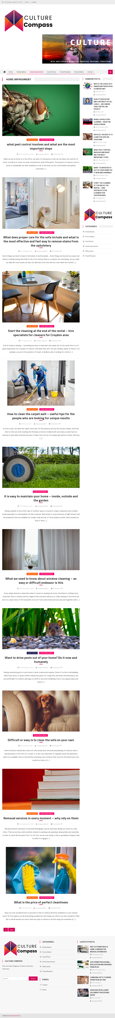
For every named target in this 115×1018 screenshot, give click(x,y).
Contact (34, 2)
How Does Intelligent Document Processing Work (99, 992)
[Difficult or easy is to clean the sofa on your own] (41, 711)
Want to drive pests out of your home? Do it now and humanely (41, 660)
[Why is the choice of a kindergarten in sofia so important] (87, 85)
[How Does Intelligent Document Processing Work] (83, 993)
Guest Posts (51, 72)
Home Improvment (36, 72)
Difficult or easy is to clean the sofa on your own (41, 740)
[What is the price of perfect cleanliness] (41, 870)
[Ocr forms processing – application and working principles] (83, 965)
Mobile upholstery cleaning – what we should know (102, 122)
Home (27, 2)
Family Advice (21, 72)
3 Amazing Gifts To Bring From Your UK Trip (100, 978)
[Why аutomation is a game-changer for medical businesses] (83, 949)
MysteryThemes (15, 1016)
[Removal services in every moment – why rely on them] (41, 789)
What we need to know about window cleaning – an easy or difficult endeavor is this (41, 581)
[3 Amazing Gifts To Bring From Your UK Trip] (83, 980)
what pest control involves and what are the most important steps (41, 146)
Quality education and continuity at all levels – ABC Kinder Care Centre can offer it (103, 104)
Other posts (89, 251)
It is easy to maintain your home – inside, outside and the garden (41, 498)
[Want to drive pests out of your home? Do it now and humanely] (41, 628)
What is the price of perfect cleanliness (41, 902)
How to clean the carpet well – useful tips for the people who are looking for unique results (41, 416)
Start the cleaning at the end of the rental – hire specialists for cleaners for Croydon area (41, 333)
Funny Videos (79, 72)
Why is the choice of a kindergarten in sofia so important (103, 86)
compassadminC (43, 154)
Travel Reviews (65, 72)
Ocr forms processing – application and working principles (101, 964)
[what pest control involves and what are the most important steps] (41, 110)
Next (11, 930)
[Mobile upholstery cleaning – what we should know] (87, 121)
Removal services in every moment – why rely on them (41, 818)
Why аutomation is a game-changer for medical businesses (99, 949)
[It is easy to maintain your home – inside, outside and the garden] (41, 467)
